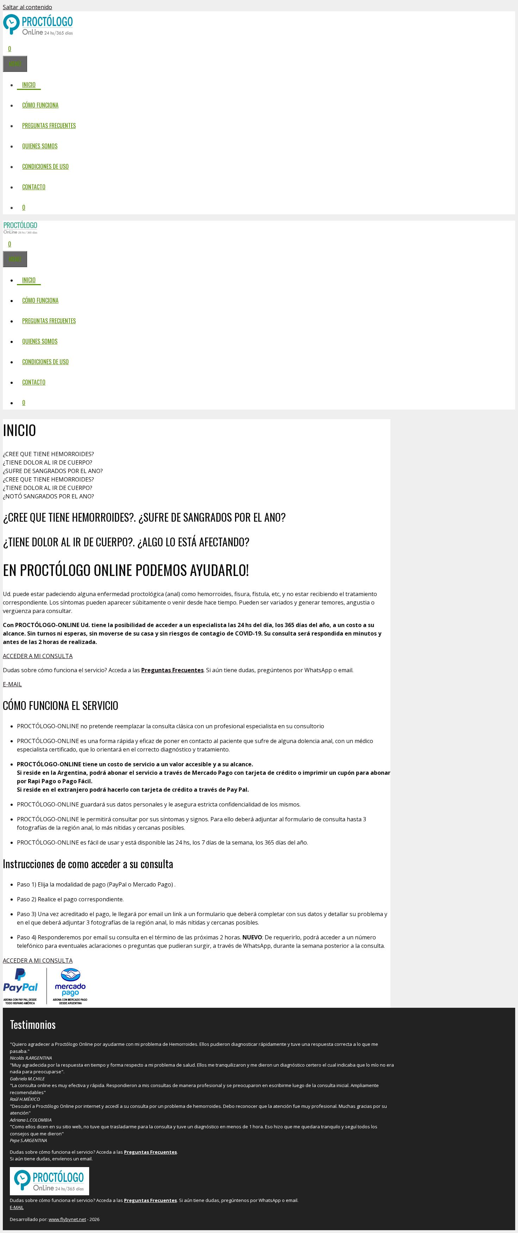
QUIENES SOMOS (39, 146)
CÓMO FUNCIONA (40, 105)
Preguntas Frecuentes (172, 670)
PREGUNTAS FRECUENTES (49, 125)
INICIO (29, 84)
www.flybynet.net (67, 1219)
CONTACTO (33, 187)
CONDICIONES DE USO (45, 166)
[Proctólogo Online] (20, 232)
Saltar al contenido (27, 7)
